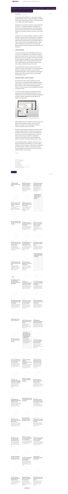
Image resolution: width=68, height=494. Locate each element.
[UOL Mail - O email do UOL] (50, 1)
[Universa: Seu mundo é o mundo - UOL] (15, 1)
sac (48, 1)
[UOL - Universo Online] (19, 1)
